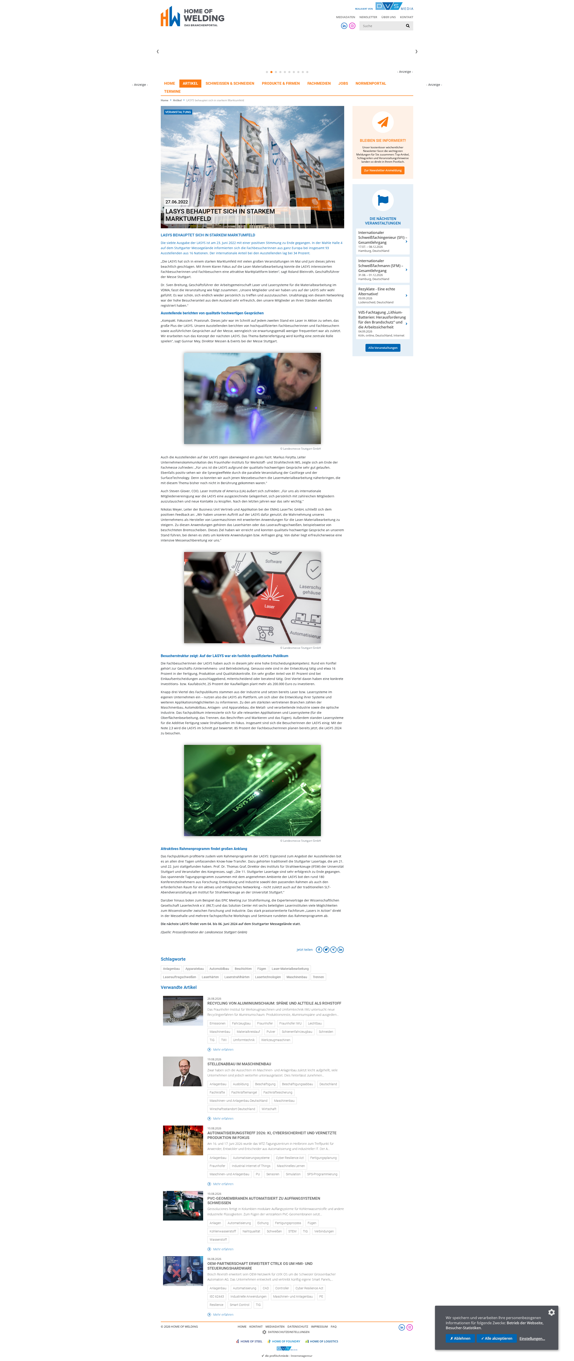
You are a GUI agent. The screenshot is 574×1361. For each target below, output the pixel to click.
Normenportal (371, 83)
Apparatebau (194, 969)
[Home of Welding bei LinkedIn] (344, 26)
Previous (157, 51)
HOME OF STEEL (251, 1341)
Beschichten (243, 969)
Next (416, 51)
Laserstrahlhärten (237, 977)
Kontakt (406, 17)
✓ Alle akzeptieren (496, 1338)
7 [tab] (293, 72)
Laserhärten (210, 977)
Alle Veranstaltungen (383, 348)
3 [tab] (276, 72)
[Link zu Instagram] (352, 26)
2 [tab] (271, 72)
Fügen (261, 969)
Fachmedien (319, 83)
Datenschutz (297, 1326)
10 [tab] (307, 72)
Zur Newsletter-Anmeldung (383, 170)
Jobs (343, 83)
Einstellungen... (532, 1338)
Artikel (190, 83)
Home (169, 83)
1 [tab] (267, 72)
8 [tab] (298, 72)
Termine (172, 91)
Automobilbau (219, 969)
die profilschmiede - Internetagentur (288, 1355)
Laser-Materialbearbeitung (290, 969)
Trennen (318, 977)
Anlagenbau (171, 969)
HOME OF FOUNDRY (286, 1341)
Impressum (319, 1326)
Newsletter (368, 17)
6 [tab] (289, 72)
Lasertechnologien (268, 977)
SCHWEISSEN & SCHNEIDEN (230, 83)
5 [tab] (285, 72)
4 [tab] (280, 72)
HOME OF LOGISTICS (324, 1341)
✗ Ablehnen (460, 1338)
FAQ (334, 1326)
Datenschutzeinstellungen (288, 1332)
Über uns (388, 17)
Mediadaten (345, 17)
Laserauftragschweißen (179, 977)
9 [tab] (302, 72)
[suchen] (407, 26)
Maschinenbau (297, 977)
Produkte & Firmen (281, 83)
